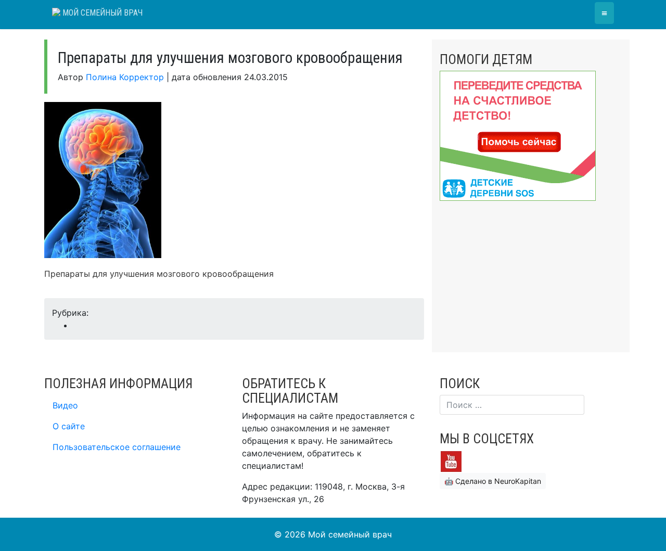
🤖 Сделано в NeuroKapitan (492, 481)
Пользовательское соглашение (117, 447)
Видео (65, 405)
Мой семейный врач (101, 13)
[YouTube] (451, 460)
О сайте (69, 426)
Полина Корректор (125, 77)
